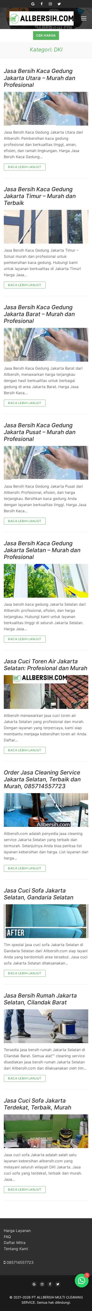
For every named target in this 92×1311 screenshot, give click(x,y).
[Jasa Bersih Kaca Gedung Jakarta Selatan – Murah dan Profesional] (46, 581)
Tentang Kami (16, 1248)
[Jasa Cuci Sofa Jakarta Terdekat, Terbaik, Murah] (46, 1131)
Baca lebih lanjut (24, 167)
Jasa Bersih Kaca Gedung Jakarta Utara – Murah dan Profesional (39, 78)
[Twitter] (59, 4)
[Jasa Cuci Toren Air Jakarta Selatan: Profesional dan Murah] (46, 692)
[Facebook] (41, 4)
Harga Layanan (17, 1230)
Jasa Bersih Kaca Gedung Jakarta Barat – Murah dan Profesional (39, 314)
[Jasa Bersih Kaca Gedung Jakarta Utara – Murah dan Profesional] (46, 109)
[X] (57, 1284)
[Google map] (33, 4)
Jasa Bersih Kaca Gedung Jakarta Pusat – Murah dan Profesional (39, 432)
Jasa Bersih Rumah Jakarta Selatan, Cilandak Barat (40, 999)
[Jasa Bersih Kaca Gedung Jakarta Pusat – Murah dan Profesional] (46, 463)
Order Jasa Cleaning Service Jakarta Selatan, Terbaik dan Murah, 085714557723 (42, 779)
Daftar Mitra (14, 1242)
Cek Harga (46, 35)
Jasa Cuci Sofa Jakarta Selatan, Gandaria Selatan (38, 894)
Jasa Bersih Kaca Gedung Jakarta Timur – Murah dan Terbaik (40, 196)
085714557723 (20, 1262)
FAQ (7, 1236)
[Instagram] (50, 4)
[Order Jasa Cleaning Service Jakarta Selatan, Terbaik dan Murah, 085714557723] (46, 810)
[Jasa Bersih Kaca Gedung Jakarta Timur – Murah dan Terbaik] (46, 227)
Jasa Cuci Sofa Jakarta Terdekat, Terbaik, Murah (37, 1104)
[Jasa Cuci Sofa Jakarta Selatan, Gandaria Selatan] (46, 921)
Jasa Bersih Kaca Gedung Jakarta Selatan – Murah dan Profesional (42, 550)
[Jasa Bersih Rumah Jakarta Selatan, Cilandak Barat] (46, 1026)
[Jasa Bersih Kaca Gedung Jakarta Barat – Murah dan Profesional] (46, 345)
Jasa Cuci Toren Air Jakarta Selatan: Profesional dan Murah (45, 665)
